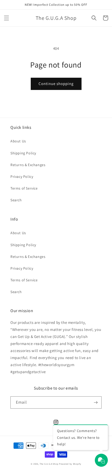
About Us (18, 141)
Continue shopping (56, 83)
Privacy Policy (21, 176)
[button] (6, 18)
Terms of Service (24, 188)
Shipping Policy (23, 153)
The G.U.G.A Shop (49, 463)
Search (16, 200)
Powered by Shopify (70, 463)
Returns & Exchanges (27, 164)
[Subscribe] (95, 402)
